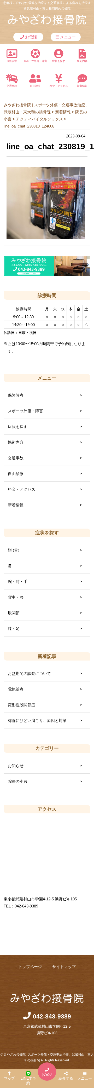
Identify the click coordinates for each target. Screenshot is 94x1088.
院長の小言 (17, 781)
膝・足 (14, 628)
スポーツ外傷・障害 (35, 61)
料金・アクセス (59, 85)
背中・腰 (16, 597)
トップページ (30, 966)
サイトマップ (64, 966)
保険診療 (12, 61)
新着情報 (82, 85)
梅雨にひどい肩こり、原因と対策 (37, 720)
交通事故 (12, 85)
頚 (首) (13, 550)
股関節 (14, 613)
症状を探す (58, 61)
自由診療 (35, 85)
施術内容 (82, 61)
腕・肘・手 (17, 581)
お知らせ (16, 765)
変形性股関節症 (21, 705)
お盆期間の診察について (29, 673)
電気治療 (16, 689)
